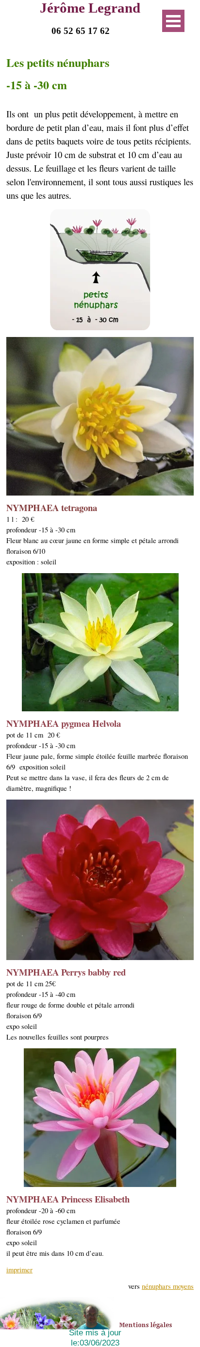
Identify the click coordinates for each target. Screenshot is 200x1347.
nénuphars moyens (168, 1286)
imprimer (19, 1269)
